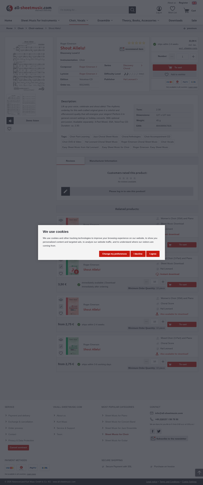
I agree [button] (152, 253)
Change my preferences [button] (114, 253)
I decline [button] (138, 253)
